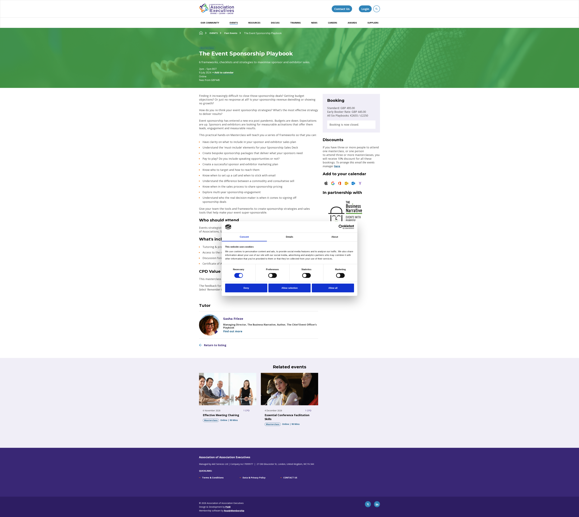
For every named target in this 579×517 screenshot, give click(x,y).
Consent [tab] (244, 237)
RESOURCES (254, 22)
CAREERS (332, 22)
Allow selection (290, 288)
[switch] (272, 275)
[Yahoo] (360, 183)
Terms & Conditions (213, 477)
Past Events (230, 33)
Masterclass (207, 47)
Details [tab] (289, 237)
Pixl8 (227, 506)
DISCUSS (275, 22)
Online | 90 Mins (229, 420)
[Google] (332, 183)
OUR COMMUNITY (210, 22)
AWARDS (352, 22)
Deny (246, 288)
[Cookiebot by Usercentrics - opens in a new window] (341, 227)
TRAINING (295, 22)
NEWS (314, 22)
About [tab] (334, 237)
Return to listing (215, 345)
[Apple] (326, 183)
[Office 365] (339, 183)
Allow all (332, 288)
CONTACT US (290, 477)
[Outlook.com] (353, 183)
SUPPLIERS (372, 22)
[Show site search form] (376, 8)
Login (365, 9)
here (337, 166)
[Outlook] (346, 183)
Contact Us (342, 9)
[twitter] (368, 504)
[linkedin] (377, 504)
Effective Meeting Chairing (221, 415)
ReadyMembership (234, 510)
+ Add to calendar (223, 72)
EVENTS (234, 22)
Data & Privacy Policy (254, 477)
